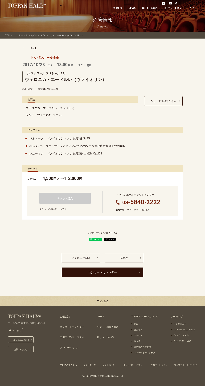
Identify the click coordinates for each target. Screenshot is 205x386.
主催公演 (117, 8)
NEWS (132, 8)
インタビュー (180, 324)
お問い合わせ (21, 349)
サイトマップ (89, 365)
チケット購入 (174, 8)
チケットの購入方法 (108, 326)
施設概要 (138, 329)
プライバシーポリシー (133, 365)
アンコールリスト (69, 347)
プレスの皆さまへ (68, 365)
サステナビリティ (159, 365)
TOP (7, 35)
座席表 (137, 341)
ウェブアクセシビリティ (185, 365)
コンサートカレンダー (25, 35)
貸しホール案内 (150, 8)
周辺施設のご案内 (142, 347)
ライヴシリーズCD (182, 341)
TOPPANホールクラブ (144, 352)
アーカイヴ (177, 316)
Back (33, 48)
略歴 (136, 324)
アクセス (16, 330)
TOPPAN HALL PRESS (184, 329)
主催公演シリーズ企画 (72, 337)
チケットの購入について (51, 209)
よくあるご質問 (21, 339)
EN (180, 3)
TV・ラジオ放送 (181, 335)
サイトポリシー (109, 365)
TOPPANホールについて (144, 316)
